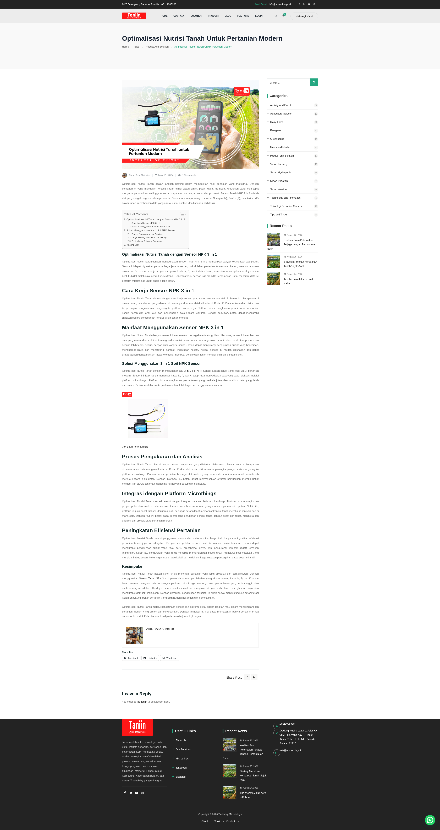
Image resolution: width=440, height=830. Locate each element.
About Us (181, 740)
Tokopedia (181, 767)
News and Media (279, 147)
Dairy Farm (276, 122)
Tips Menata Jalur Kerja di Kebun (298, 281)
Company (179, 16)
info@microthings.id (291, 750)
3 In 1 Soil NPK (193, 370)
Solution (196, 16)
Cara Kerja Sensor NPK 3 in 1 (145, 223)
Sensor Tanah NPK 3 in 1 (154, 578)
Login (258, 16)
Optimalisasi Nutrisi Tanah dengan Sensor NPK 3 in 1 (155, 219)
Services (219, 821)
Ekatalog (181, 776)
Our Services (183, 749)
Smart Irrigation (279, 180)
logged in (142, 701)
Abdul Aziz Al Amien (139, 175)
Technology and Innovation (285, 197)
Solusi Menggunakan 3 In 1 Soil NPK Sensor (150, 230)
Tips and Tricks (279, 214)
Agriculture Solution (281, 113)
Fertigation (276, 130)
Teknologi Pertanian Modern (286, 206)
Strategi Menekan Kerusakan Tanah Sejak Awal (300, 263)
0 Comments (189, 175)
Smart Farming (278, 164)
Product (213, 16)
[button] (430, 820)
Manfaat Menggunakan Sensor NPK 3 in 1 (151, 226)
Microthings (182, 758)
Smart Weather (278, 189)
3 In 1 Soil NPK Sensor (135, 446)
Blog (228, 16)
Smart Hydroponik (280, 172)
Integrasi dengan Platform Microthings (149, 237)
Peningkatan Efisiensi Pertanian (146, 241)
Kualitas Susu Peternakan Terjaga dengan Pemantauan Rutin (291, 244)
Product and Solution (282, 155)
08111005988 (287, 723)
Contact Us (232, 821)
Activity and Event (280, 105)
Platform (243, 16)
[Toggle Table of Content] (181, 214)
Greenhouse (277, 138)
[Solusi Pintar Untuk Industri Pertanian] (134, 16)
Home (164, 16)
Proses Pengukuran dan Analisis (146, 234)
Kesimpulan (132, 245)
